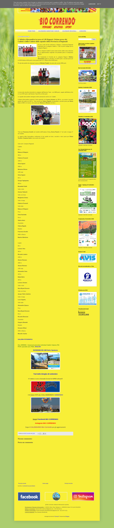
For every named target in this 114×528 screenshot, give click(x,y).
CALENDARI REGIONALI (69, 31)
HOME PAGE (31, 31)
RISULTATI (38, 346)
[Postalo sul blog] (40, 433)
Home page (45, 483)
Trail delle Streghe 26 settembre (45, 374)
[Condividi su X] (42, 433)
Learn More (92, 4)
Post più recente (22, 483)
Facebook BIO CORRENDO (48, 419)
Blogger (67, 516)
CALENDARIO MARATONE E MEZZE (48, 31)
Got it (99, 4)
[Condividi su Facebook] (44, 433)
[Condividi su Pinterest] (45, 433)
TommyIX (57, 516)
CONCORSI (82, 31)
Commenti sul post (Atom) (29, 486)
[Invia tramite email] (38, 433)
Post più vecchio (69, 483)
